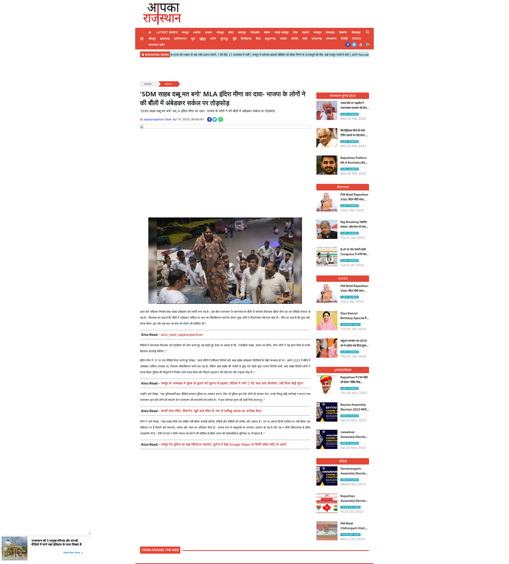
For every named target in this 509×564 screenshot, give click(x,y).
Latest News (167, 32)
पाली (304, 38)
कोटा (231, 32)
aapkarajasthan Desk (157, 119)
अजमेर (197, 32)
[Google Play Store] (367, 44)
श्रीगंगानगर (180, 38)
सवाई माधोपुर (282, 32)
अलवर (208, 32)
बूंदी (235, 38)
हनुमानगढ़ (270, 38)
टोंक (295, 32)
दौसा (258, 38)
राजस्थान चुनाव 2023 (342, 96)
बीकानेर (343, 32)
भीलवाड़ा (356, 32)
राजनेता (342, 279)
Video (356, 38)
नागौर (213, 38)
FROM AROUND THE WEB (160, 550)
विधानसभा (343, 187)
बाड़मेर (305, 32)
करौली (294, 38)
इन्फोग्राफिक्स (342, 370)
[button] (142, 38)
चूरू (193, 38)
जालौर (283, 38)
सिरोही (344, 38)
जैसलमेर (255, 32)
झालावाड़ (165, 38)
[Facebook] (347, 44)
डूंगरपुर (224, 38)
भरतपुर (318, 32)
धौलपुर (152, 38)
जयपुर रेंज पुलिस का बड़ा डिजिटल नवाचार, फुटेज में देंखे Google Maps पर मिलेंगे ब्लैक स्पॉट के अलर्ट (223, 444)
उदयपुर (242, 32)
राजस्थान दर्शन (157, 44)
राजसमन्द (331, 38)
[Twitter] (354, 44)
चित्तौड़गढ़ (246, 38)
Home (150, 32)
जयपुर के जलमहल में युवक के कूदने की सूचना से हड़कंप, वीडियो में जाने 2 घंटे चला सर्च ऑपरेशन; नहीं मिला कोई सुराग (232, 383)
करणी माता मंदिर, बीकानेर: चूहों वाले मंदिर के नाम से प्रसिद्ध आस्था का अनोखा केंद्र (211, 411)
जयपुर (185, 32)
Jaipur (168, 83)
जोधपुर (220, 32)
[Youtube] (360, 44)
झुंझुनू (203, 38)
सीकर (267, 32)
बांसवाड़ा (330, 32)
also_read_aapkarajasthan (182, 335)
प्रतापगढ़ (317, 38)
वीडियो (343, 461)
